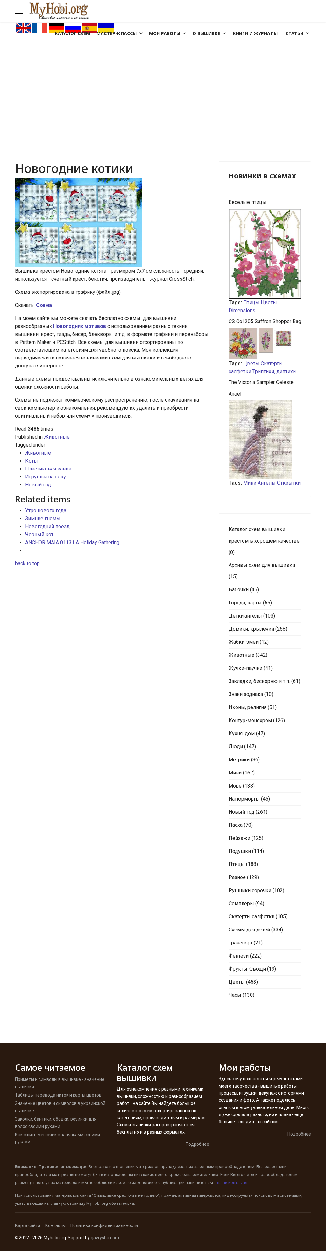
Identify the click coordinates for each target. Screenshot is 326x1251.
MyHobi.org (97, 1203)
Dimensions (242, 310)
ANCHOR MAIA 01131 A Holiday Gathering (72, 542)
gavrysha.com (105, 1237)
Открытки (289, 483)
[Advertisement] (163, 81)
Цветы (269, 303)
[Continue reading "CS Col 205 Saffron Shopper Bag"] (265, 344)
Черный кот (39, 534)
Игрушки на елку (45, 477)
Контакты (55, 1225)
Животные (57, 437)
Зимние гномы (42, 518)
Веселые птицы (247, 202)
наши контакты (232, 1182)
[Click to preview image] (112, 222)
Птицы (251, 303)
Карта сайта (27, 1225)
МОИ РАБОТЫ (164, 33)
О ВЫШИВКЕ (206, 33)
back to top (27, 563)
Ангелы (267, 483)
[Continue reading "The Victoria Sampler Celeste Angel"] (265, 439)
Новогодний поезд (47, 526)
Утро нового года (45, 510)
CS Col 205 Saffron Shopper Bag (265, 321)
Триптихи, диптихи (274, 371)
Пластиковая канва (48, 469)
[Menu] (19, 11)
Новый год (38, 485)
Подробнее (197, 1144)
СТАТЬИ (294, 33)
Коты (31, 461)
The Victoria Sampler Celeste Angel (261, 388)
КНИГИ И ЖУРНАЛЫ (255, 33)
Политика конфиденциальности (104, 1225)
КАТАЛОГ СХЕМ (72, 33)
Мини (249, 483)
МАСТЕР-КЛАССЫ (116, 33)
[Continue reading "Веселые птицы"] (265, 254)
